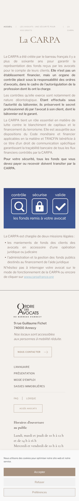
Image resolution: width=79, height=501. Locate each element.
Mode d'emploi (24, 379)
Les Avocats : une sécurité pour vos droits (37, 28)
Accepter (39, 472)
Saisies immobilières (29, 386)
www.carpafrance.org (39, 277)
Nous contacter (29, 352)
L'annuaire (22, 366)
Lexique (31, 398)
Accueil (8, 27)
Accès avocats (28, 408)
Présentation (24, 373)
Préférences (39, 492)
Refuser (39, 482)
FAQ (16, 398)
